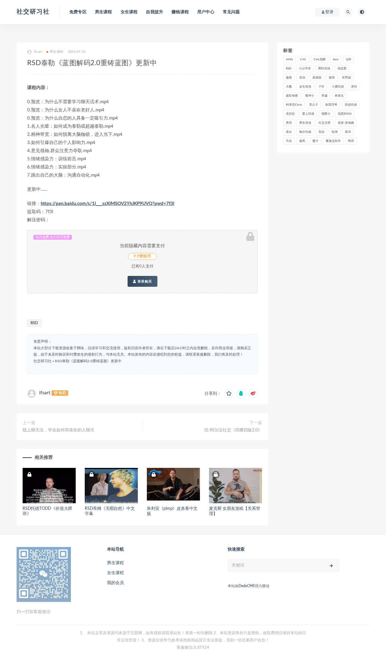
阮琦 (335, 131)
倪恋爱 (341, 68)
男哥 (289, 122)
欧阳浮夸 (331, 104)
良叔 (321, 131)
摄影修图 (292, 95)
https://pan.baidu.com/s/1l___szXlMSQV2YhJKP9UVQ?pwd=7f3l (107, 203)
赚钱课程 (180, 12)
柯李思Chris (294, 104)
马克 (289, 140)
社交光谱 (324, 122)
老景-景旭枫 (346, 122)
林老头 (339, 95)
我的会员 (115, 583)
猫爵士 (326, 113)
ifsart (44, 392)
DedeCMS (247, 586)
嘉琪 (332, 77)
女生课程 (129, 12)
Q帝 (348, 59)
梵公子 (313, 104)
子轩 (321, 86)
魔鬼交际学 (333, 140)
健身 (289, 77)
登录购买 (144, 281)
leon (336, 59)
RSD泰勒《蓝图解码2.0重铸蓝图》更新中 (88, 361)
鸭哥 (351, 140)
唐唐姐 (316, 77)
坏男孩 (346, 77)
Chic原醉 (320, 59)
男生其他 (305, 122)
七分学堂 (305, 68)
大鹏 (289, 86)
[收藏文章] (228, 393)
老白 (289, 131)
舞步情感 (305, 131)
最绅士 (309, 95)
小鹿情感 (338, 86)
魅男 (302, 140)
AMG (289, 59)
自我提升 (154, 12)
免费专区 (78, 12)
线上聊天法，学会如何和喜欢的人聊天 (58, 430)
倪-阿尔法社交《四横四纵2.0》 (233, 430)
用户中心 (205, 12)
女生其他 (305, 86)
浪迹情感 (351, 104)
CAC (303, 59)
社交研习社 (33, 12)
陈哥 (348, 131)
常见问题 (231, 12)
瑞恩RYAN (345, 113)
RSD (34, 323)
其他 (302, 77)
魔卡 (315, 140)
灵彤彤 (290, 113)
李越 (324, 95)
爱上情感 (308, 113)
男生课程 (103, 12)
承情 (354, 86)
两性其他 (324, 68)
